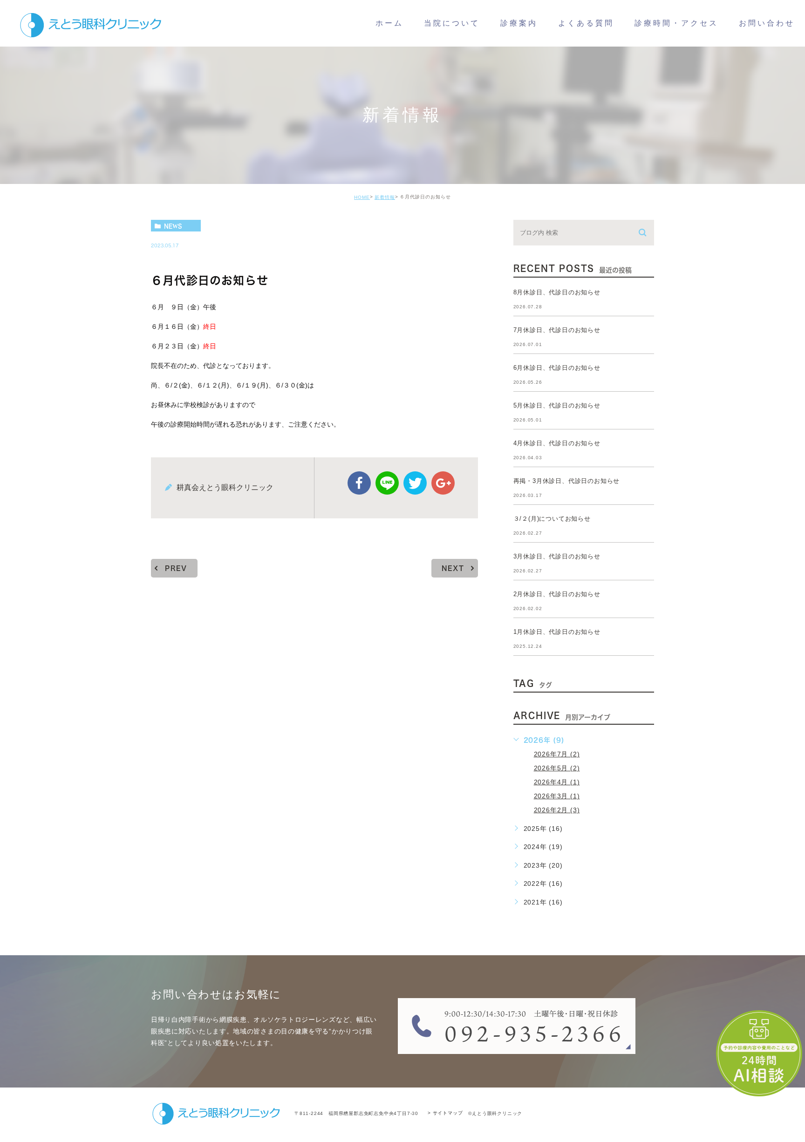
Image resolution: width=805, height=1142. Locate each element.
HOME (362, 197)
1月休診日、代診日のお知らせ (556, 631)
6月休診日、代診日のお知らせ (556, 367)
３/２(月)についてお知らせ (552, 518)
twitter (415, 483)
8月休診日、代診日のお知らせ (556, 292)
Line (387, 483)
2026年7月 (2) (557, 754)
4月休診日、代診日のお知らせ (556, 443)
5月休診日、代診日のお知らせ (556, 405)
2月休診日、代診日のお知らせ (556, 594)
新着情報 (385, 197)
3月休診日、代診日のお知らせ (556, 556)
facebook (359, 483)
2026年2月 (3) (557, 810)
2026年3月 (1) (557, 796)
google (443, 483)
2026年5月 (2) (557, 768)
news (173, 226)
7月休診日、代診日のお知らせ (556, 329)
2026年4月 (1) (557, 782)
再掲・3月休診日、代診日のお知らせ (566, 480)
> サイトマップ (445, 1113)
